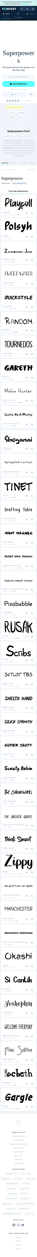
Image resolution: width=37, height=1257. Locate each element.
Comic (12, 112)
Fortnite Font (18, 1163)
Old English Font (24, 1209)
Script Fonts (6, 1179)
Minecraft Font (18, 1140)
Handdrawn (22, 112)
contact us (25, 4)
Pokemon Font (18, 1148)
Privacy (18, 1237)
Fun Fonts (24, 1194)
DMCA (18, 1249)
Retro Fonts (13, 1194)
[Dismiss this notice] (35, 2)
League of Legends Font (18, 1144)
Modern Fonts (11, 1189)
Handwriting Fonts (12, 1184)
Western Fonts (7, 1204)
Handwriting (10, 117)
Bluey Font (18, 1156)
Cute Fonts (26, 1184)
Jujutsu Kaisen (18, 1152)
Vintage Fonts (24, 1189)
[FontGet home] (9, 9)
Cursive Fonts (25, 1174)
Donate (29, 136)
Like (15, 94)
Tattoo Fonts (30, 1179)
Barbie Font (18, 1159)
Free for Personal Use (13, 107)
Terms (18, 1241)
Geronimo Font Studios (14, 136)
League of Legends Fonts (24, 1204)
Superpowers (17, 143)
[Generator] (18, 14)
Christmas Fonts (11, 1199)
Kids (28, 117)
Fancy (28, 107)
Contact (18, 1245)
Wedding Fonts (26, 1199)
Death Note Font (18, 1136)
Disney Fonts (29, 1214)
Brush (21, 117)
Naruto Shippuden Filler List (12, 1214)
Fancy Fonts (18, 1179)
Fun (18, 123)
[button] (27, 9)
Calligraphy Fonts (11, 1174)
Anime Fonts (10, 1209)
